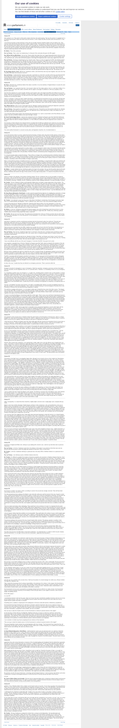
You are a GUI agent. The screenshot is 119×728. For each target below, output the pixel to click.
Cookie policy (53, 725)
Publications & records (50, 31)
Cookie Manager (60, 725)
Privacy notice (47, 725)
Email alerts (64, 22)
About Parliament (37, 29)
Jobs (30, 725)
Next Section (6, 722)
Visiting (52, 29)
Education (58, 29)
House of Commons (8, 31)
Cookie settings (64, 16)
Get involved (46, 29)
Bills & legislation (32, 31)
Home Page (63, 33)
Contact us (77, 22)
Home (5, 29)
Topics (69, 31)
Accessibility (58, 22)
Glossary (10, 725)
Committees (40, 31)
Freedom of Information (23, 725)
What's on (25, 31)
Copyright (42, 725)
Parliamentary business (14, 29)
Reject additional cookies (47, 16)
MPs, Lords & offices (26, 29)
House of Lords (17, 31)
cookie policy (60, 11)
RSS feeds (71, 22)
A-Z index (5, 725)
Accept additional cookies (26, 16)
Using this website (35, 725)
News (65, 31)
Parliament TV (60, 31)
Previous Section (7, 33)
